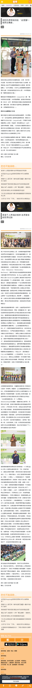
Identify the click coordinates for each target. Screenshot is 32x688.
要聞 (8, 651)
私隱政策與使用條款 (15, 678)
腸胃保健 (17, 663)
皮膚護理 (14, 665)
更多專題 (21, 665)
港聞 (2, 27)
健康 (3, 5)
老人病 (9, 665)
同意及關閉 (16, 681)
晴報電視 (9, 5)
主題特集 (16, 5)
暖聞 (15, 651)
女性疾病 (3, 665)
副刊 (27, 5)
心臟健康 (11, 663)
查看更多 (20, 13)
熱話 (12, 651)
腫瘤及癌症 (4, 663)
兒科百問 (23, 663)
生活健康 (17, 661)
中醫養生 (23, 661)
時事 (22, 5)
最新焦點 (3, 651)
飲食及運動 (10, 661)
